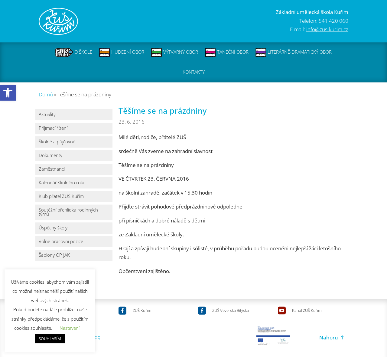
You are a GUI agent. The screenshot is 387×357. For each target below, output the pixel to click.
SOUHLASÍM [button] (50, 338)
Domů (46, 94)
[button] (8, 93)
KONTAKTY (193, 72)
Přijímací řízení (53, 128)
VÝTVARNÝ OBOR (180, 52)
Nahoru (328, 337)
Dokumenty (50, 155)
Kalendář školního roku (62, 182)
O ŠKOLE (82, 52)
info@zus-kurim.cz (327, 29)
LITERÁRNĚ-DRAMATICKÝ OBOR (299, 52)
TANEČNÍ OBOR (232, 52)
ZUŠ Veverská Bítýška (230, 310)
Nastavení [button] (70, 328)
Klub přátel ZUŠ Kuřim (61, 196)
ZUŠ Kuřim (142, 310)
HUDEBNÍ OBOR (127, 52)
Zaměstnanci (52, 169)
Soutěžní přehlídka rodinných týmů (68, 212)
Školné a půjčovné (57, 142)
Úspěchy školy (53, 228)
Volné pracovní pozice (61, 241)
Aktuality (47, 114)
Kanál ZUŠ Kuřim (306, 310)
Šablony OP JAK (54, 255)
